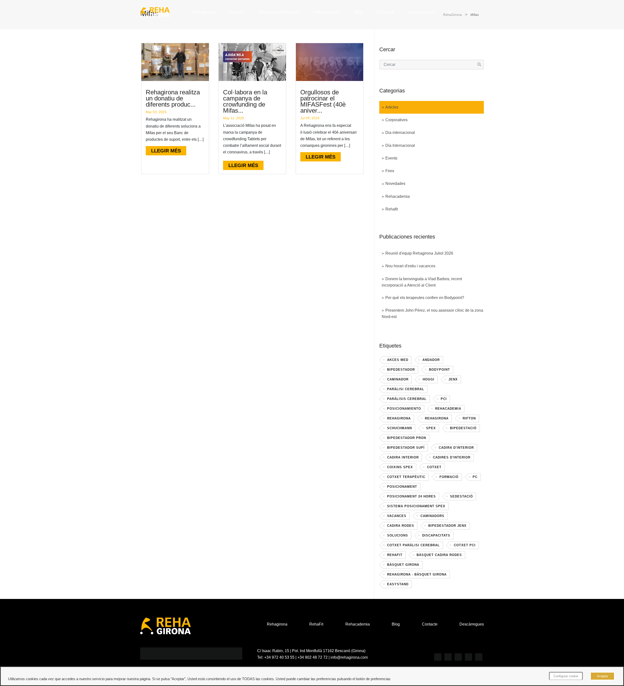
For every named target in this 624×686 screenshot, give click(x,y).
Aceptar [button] (602, 676)
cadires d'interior (451, 457)
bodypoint (439, 369)
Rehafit (391, 209)
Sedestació (461, 496)
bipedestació (463, 428)
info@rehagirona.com (349, 657)
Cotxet (434, 467)
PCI (444, 399)
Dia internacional (400, 132)
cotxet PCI (465, 545)
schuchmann (399, 428)
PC (475, 477)
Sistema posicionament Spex (416, 506)
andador (431, 360)
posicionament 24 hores (411, 496)
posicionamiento (404, 408)
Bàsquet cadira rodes (439, 555)
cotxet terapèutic (406, 477)
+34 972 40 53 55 (279, 657)
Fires (389, 171)
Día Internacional (400, 145)
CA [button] (471, 12)
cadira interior (403, 457)
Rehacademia (327, 12)
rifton (469, 418)
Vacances (396, 516)
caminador (398, 379)
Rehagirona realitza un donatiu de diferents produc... (173, 98)
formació (448, 477)
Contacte (385, 12)
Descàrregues (421, 12)
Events (391, 158)
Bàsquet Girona (403, 565)
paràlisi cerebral (405, 389)
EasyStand (398, 584)
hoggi (428, 379)
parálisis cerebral (407, 399)
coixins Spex (400, 467)
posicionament (402, 486)
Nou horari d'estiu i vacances (410, 266)
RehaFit (236, 12)
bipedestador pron (406, 438)
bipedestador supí (406, 447)
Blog (358, 12)
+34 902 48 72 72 (312, 657)
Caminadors (432, 516)
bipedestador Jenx (447, 525)
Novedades (395, 183)
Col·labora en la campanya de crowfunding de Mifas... (245, 101)
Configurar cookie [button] (566, 676)
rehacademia (448, 408)
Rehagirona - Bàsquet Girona (417, 574)
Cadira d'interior (456, 447)
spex (431, 428)
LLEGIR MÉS (166, 150)
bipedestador (401, 369)
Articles (391, 107)
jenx (453, 379)
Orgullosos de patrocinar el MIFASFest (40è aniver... (323, 101)
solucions (397, 535)
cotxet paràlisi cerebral (413, 545)
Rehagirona (204, 12)
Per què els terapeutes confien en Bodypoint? (424, 298)
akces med (397, 360)
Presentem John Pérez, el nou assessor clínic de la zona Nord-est (432, 313)
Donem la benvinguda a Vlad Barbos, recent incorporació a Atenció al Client (422, 282)
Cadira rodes (400, 525)
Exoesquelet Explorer (279, 12)
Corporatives (396, 120)
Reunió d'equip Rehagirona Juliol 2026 (419, 253)
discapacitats (436, 535)
